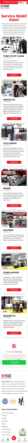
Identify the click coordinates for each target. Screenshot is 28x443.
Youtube (4, 418)
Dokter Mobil (4, 24)
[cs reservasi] (22, 432)
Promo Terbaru (6, 432)
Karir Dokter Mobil (7, 413)
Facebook (5, 421)
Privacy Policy (6, 434)
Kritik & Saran (6, 429)
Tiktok (4, 424)
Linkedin (4, 415)
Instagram (5, 426)
